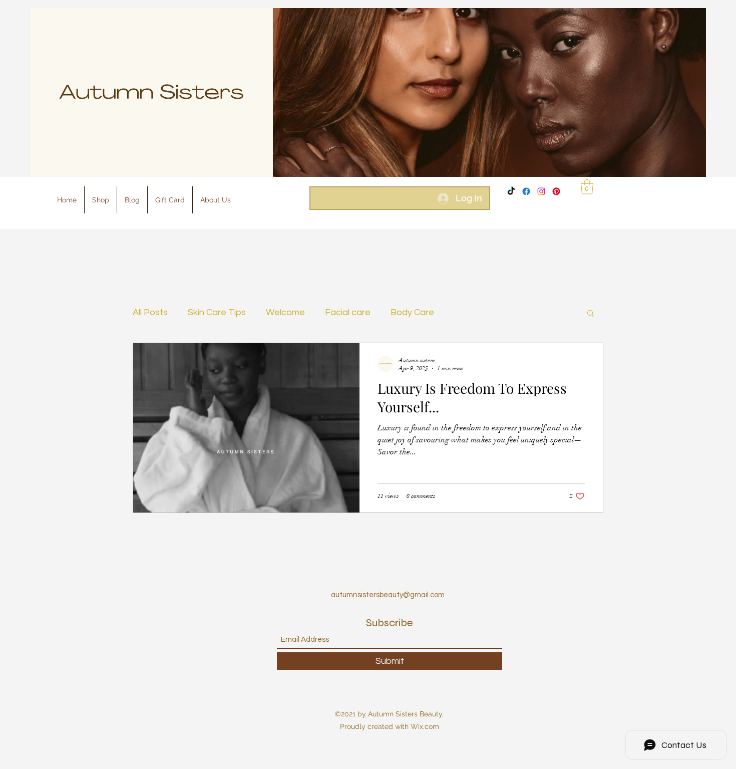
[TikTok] (511, 191)
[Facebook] (526, 191)
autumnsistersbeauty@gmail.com (388, 595)
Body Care (412, 312)
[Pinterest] (556, 191)
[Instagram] (541, 191)
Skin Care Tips (217, 312)
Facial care (348, 312)
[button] (587, 186)
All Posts (150, 312)
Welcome (285, 312)
